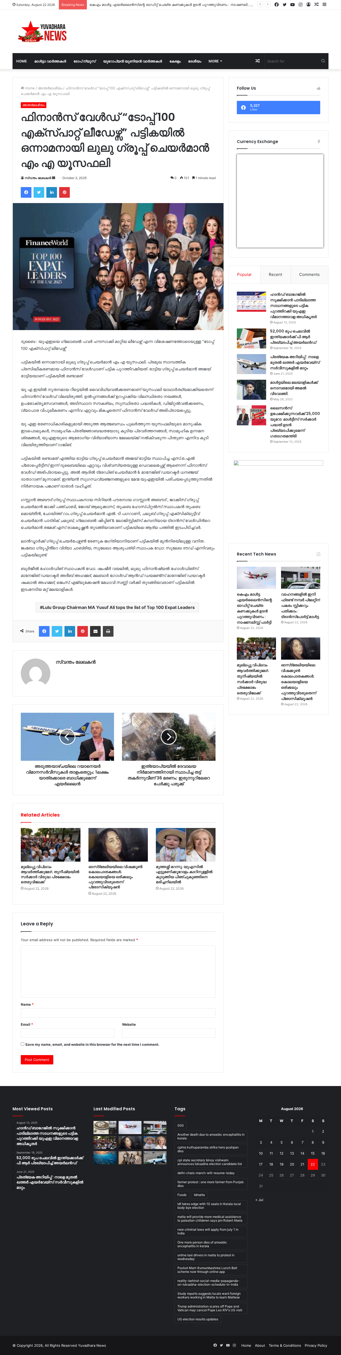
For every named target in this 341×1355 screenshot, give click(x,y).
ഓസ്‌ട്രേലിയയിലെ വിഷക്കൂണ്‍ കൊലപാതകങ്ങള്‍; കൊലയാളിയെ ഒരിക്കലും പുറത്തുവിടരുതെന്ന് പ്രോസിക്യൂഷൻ (115, 877)
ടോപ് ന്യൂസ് (85, 61)
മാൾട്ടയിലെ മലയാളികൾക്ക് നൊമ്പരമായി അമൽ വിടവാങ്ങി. (294, 388)
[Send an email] (53, 178)
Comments (309, 274)
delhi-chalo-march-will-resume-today (206, 1173)
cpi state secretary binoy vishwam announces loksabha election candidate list (209, 1162)
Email (27, 1024)
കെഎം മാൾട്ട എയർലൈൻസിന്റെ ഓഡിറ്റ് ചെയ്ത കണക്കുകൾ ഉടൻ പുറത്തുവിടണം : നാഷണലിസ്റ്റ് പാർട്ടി (176, 4)
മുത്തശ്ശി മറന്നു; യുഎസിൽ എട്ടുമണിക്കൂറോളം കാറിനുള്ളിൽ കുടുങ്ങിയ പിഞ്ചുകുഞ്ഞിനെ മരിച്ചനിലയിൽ (184, 874)
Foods (181, 1195)
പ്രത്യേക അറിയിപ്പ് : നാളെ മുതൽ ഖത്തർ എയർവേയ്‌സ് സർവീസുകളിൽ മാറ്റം (295, 362)
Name (27, 1004)
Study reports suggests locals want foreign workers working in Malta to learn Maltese (209, 1295)
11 (271, 1153)
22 (313, 1164)
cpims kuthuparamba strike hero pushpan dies (208, 1149)
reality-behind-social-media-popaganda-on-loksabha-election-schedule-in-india (208, 1282)
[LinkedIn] (51, 192)
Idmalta (199, 1195)
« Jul (259, 1200)
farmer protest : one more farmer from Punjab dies (210, 1184)
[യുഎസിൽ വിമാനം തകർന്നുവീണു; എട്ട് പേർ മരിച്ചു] (155, 1157)
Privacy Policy (316, 1345)
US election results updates (197, 1319)
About (260, 1345)
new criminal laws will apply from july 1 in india (207, 1231)
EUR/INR (248, 244)
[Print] (108, 631)
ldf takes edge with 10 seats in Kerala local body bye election (209, 1206)
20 (292, 1164)
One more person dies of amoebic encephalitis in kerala (202, 1244)
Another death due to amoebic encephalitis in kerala (211, 1136)
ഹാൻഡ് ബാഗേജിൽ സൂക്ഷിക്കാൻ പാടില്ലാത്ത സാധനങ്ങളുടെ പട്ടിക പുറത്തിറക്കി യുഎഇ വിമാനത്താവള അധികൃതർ (293, 305)
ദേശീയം (194, 61)
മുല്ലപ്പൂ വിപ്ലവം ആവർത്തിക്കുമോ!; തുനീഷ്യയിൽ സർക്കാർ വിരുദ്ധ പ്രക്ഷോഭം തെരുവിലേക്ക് (50, 874)
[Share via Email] (95, 631)
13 (292, 1153)
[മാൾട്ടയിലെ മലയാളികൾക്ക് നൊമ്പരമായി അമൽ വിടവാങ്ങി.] (251, 390)
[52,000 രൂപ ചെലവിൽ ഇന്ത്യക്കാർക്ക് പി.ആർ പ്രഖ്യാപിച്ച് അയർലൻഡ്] (251, 338)
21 (302, 1164)
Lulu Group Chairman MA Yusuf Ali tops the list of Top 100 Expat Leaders (119, 607)
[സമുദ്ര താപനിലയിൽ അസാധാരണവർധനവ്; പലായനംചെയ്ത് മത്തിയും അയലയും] (105, 1157)
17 (260, 1164)
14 (302, 1153)
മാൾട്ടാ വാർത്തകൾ (50, 61)
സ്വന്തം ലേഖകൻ (38, 178)
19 (281, 1164)
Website (129, 1024)
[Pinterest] (64, 192)
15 (313, 1153)
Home (21, 61)
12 (281, 1153)
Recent (275, 274)
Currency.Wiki (308, 244)
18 (271, 1164)
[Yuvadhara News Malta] (45, 31)
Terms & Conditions (285, 1345)
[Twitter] (39, 192)
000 (180, 1125)
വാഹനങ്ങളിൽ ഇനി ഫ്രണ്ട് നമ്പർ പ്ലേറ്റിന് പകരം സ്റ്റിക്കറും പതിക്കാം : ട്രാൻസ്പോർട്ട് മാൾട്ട (300, 605)
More (214, 61)
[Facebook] (26, 192)
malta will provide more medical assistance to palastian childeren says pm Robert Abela (209, 1218)
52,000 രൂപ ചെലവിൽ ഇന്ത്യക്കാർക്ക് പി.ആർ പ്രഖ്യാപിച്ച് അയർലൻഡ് (293, 336)
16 (323, 1153)
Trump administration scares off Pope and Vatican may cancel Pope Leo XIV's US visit (209, 1308)
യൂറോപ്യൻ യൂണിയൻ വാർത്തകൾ (132, 61)
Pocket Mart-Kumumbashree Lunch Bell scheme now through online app (207, 1270)
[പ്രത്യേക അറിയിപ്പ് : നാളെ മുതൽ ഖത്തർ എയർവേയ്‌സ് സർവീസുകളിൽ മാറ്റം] (251, 364)
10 (261, 1153)
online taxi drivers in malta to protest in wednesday (205, 1257)
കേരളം (175, 61)
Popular (244, 274)
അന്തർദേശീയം (50, 88)
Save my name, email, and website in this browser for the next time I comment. (92, 1044)
